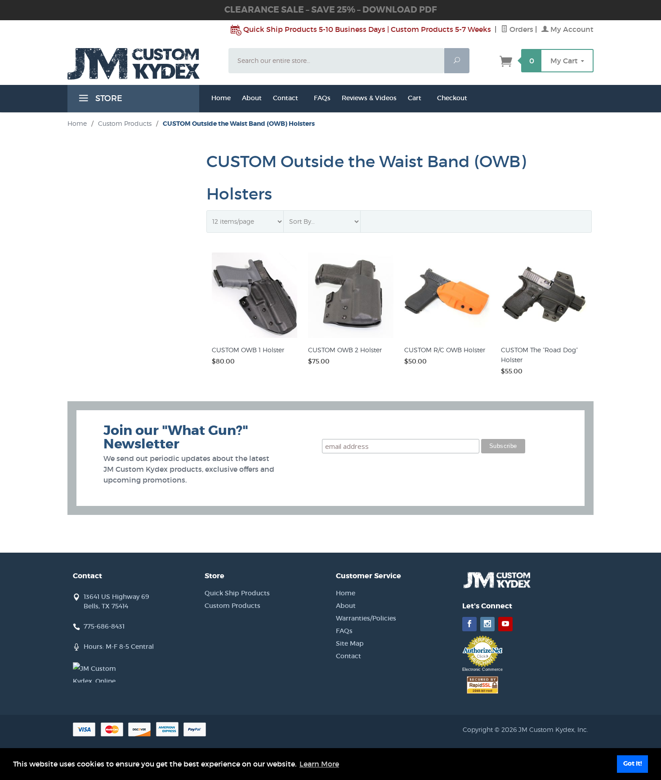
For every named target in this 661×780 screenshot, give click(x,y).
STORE (107, 98)
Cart (414, 98)
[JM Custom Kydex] (142, 64)
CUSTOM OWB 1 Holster (248, 350)
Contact (285, 98)
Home (221, 98)
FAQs (322, 98)
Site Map (350, 643)
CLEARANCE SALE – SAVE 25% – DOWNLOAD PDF (330, 9)
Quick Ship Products (237, 593)
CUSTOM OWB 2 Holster (345, 350)
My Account (571, 29)
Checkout (452, 98)
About (346, 606)
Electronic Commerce (482, 669)
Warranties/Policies (366, 618)
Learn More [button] (319, 763)
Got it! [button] (632, 763)
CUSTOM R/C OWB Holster (444, 350)
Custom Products (125, 123)
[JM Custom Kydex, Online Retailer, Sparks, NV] (95, 672)
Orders (520, 29)
